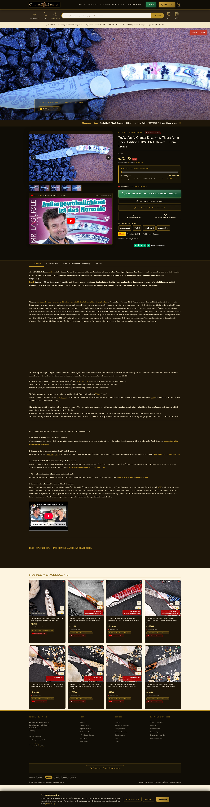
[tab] (36, 263)
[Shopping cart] (178, 4)
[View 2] (45, 188)
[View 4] (66, 188)
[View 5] (77, 188)
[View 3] (55, 188)
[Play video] (71, 221)
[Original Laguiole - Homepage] (44, 4)
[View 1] (34, 188)
